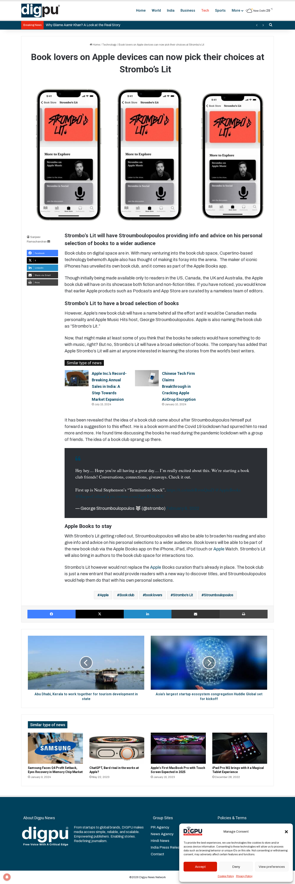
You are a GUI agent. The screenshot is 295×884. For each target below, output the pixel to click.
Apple (219, 549)
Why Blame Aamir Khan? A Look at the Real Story (83, 25)
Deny (236, 866)
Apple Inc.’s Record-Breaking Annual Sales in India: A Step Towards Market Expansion (109, 386)
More (236, 10)
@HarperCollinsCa (92, 496)
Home (141, 10)
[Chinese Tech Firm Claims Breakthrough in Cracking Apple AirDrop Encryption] (147, 378)
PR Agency (160, 827)
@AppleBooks (228, 490)
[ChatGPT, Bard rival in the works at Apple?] (116, 748)
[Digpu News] (40, 10)
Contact (157, 854)
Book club (126, 595)
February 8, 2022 (182, 508)
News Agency (162, 834)
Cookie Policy (226, 876)
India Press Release (167, 847)
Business (188, 10)
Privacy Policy (244, 876)
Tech (205, 10)
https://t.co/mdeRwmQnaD (190, 490)
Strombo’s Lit (183, 595)
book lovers (153, 595)
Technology (109, 44)
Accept (200, 866)
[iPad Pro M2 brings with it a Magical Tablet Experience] (239, 748)
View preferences (272, 866)
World (156, 10)
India (170, 10)
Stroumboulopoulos (218, 595)
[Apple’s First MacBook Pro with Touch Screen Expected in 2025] (178, 748)
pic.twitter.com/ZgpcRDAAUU (137, 496)
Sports (220, 10)
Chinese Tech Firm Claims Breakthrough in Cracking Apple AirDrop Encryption (179, 386)
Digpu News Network (152, 877)
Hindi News (160, 841)
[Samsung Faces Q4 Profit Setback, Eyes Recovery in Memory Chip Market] (55, 748)
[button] (286, 832)
